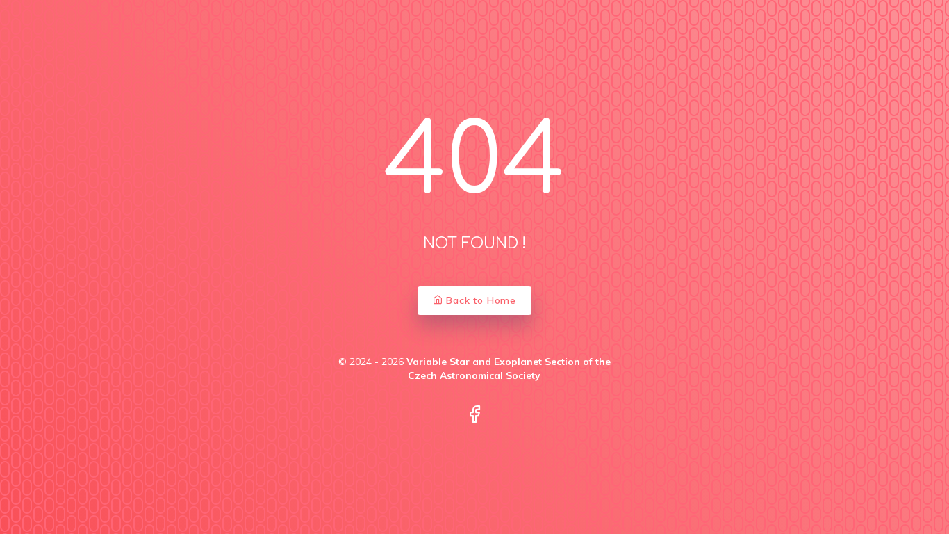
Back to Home (479, 300)
